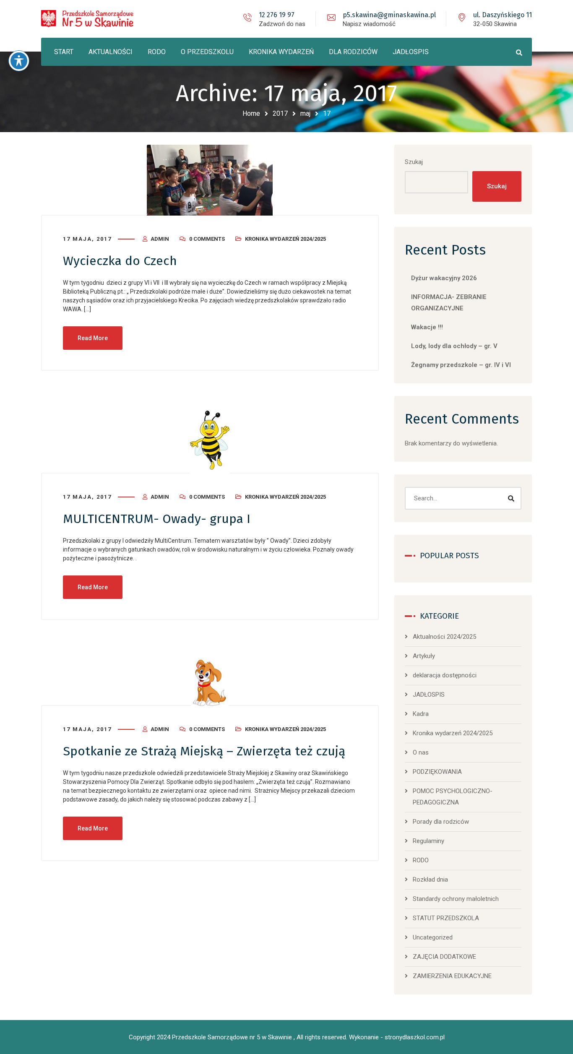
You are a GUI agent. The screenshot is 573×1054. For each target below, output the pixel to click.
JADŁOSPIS (429, 694)
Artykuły (424, 656)
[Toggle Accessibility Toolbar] (19, 61)
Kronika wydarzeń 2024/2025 (285, 239)
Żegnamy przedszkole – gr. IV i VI (461, 365)
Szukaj (414, 162)
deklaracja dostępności (445, 675)
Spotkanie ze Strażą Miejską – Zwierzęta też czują (204, 751)
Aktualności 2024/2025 (444, 636)
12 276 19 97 (276, 15)
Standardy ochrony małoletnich (456, 899)
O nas (421, 752)
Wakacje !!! (427, 327)
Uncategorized (433, 937)
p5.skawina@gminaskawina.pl (389, 15)
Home (251, 113)
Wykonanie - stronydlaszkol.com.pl (397, 1037)
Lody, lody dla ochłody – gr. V (454, 346)
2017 (280, 113)
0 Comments (207, 239)
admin (160, 239)
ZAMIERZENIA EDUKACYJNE (452, 976)
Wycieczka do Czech (120, 260)
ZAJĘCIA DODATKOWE (444, 956)
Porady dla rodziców (441, 821)
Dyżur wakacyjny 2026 (444, 278)
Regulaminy (428, 841)
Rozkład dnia (430, 879)
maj (305, 113)
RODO (421, 860)
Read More (93, 338)
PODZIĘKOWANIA (437, 772)
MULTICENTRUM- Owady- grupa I (156, 518)
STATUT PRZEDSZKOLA (446, 918)
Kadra (421, 714)
